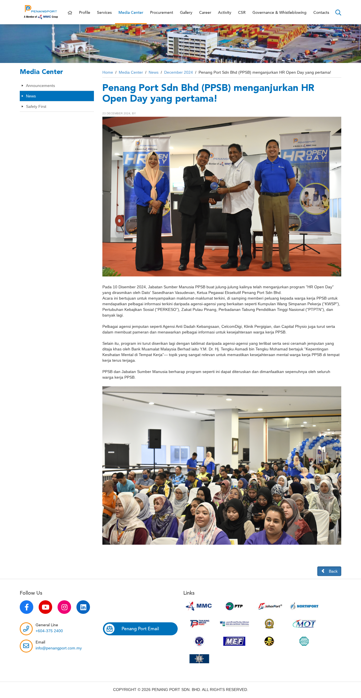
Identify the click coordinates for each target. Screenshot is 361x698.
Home (107, 72)
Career (205, 13)
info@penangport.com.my (59, 648)
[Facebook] (26, 607)
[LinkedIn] (83, 607)
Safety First (36, 106)
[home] (70, 13)
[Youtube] (45, 607)
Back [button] (333, 571)
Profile (84, 13)
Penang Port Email (140, 629)
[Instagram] (64, 607)
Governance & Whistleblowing (279, 13)
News (31, 96)
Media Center (130, 13)
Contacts (321, 13)
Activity (224, 13)
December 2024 (178, 72)
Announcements (40, 85)
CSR (242, 13)
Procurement (161, 13)
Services (104, 13)
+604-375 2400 (49, 631)
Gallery (186, 13)
